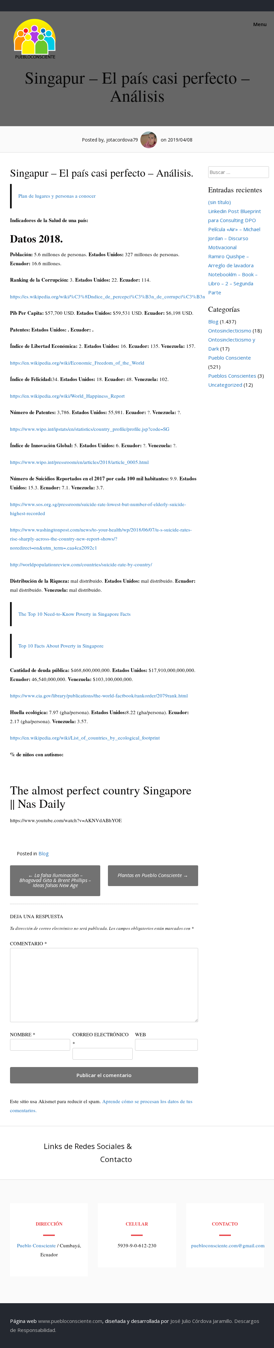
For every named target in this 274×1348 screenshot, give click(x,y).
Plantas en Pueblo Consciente (153, 875)
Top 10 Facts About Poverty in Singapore (61, 645)
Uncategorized (225, 384)
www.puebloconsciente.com (70, 1321)
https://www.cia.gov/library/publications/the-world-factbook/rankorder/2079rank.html (99, 695)
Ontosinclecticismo (229, 330)
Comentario (28, 943)
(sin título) (219, 202)
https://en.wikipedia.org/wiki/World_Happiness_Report (67, 395)
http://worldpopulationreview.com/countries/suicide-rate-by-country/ (81, 564)
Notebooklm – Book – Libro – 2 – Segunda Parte (233, 283)
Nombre (22, 1034)
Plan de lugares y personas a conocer (57, 195)
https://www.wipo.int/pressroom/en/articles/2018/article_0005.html (79, 462)
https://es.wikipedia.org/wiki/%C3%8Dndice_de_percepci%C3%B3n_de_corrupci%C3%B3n (107, 296)
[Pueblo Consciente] (35, 58)
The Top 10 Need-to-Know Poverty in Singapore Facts (74, 613)
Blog (43, 853)
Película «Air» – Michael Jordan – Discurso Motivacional (234, 238)
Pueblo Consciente (229, 357)
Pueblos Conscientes (232, 375)
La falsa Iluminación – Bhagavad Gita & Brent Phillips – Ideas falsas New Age (55, 880)
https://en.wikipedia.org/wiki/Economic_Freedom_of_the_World (77, 362)
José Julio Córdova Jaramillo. (201, 1321)
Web (140, 1034)
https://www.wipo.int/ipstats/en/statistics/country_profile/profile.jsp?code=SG (89, 428)
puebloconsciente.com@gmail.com (228, 1245)
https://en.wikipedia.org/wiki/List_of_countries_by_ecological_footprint (85, 737)
